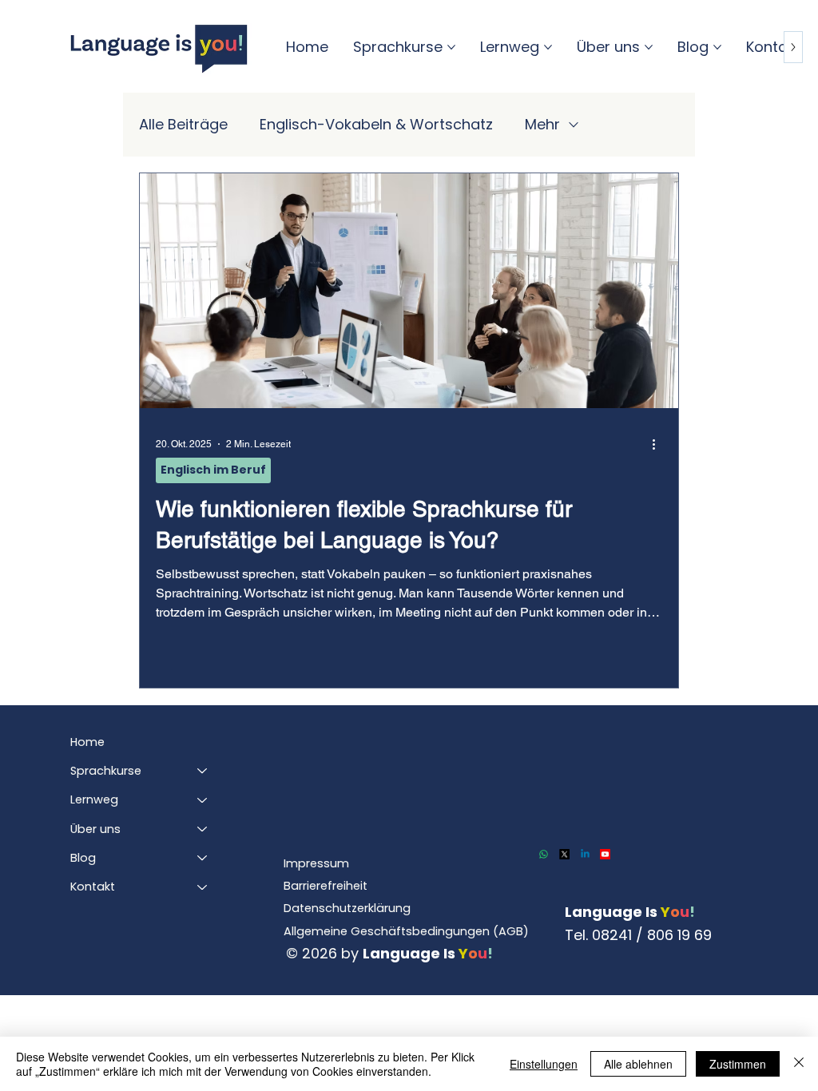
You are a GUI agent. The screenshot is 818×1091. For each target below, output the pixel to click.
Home (87, 742)
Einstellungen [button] (544, 1064)
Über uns (95, 829)
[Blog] (203, 857)
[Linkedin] (585, 854)
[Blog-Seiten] (717, 47)
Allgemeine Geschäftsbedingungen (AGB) (406, 931)
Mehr (542, 124)
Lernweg (94, 799)
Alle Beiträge (183, 124)
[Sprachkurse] (203, 770)
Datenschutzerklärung (347, 908)
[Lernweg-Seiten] (548, 47)
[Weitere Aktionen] (659, 444)
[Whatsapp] (543, 854)
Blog (83, 858)
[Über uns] (203, 829)
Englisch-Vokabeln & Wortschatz (376, 124)
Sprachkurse (105, 771)
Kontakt (92, 887)
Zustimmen (737, 1064)
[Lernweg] (203, 799)
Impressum (316, 863)
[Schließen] (798, 1063)
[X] (564, 854)
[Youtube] (605, 854)
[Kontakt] (203, 886)
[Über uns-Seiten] (649, 47)
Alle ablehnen (638, 1064)
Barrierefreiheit (325, 886)
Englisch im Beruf (213, 470)
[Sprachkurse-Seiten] (451, 47)
